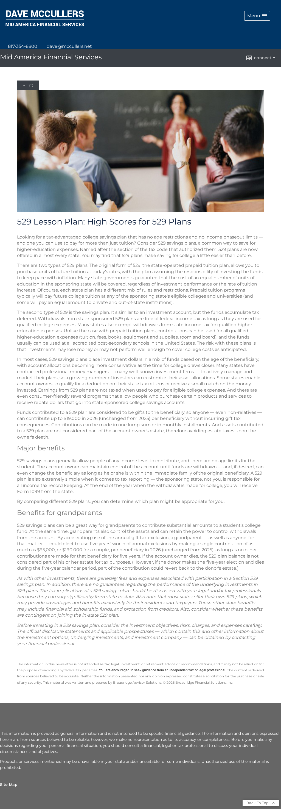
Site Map (9, 784)
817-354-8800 (22, 46)
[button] (257, 16)
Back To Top (258, 803)
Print (28, 85)
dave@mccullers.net (69, 46)
